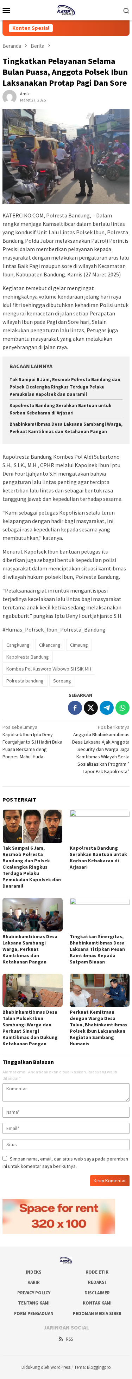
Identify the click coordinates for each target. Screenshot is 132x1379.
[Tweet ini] (91, 708)
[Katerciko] (66, 9)
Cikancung (50, 645)
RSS (69, 1339)
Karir (33, 1282)
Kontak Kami (97, 1303)
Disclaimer (97, 1293)
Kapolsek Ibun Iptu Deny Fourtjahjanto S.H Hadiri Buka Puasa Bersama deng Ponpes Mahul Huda (32, 742)
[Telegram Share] (107, 708)
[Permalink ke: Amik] (9, 96)
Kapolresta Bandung (27, 657)
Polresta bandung (25, 681)
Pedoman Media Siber (97, 1313)
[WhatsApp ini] (122, 708)
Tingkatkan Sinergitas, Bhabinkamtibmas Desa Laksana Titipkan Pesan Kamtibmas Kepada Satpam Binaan (97, 949)
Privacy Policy (33, 1293)
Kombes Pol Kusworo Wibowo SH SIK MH (48, 669)
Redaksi (97, 1282)
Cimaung (79, 645)
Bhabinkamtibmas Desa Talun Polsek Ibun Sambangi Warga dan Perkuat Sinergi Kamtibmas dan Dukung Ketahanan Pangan (30, 1028)
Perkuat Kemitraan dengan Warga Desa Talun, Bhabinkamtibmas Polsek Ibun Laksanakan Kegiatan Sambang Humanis (98, 1028)
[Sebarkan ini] (75, 708)
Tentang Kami (34, 1303)
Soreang (62, 681)
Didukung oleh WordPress (45, 1367)
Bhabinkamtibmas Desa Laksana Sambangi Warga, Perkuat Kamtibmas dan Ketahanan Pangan (29, 949)
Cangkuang (18, 645)
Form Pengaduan (34, 1313)
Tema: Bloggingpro (92, 1367)
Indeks (34, 1272)
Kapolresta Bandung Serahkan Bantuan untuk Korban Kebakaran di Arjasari (98, 857)
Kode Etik (97, 1272)
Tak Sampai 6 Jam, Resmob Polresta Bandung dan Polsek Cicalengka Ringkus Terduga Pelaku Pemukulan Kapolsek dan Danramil (65, 387)
